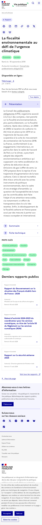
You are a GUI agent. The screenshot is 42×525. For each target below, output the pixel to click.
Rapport (8, 20)
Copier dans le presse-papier (22, 26)
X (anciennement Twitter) (10, 421)
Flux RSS (4, 450)
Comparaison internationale (13, 264)
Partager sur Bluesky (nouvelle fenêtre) (10, 32)
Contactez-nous (7, 436)
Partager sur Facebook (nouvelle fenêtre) (28, 26)
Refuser (19, 513)
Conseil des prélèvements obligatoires (15, 67)
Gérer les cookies (10, 519)
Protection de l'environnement (14, 255)
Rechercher (33, 3)
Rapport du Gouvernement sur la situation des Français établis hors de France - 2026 (20, 291)
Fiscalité (24, 245)
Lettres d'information (8, 440)
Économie (6, 57)
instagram (16, 421)
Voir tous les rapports (29, 374)
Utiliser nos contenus (8, 446)
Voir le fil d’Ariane (7, 13)
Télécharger (8, 81)
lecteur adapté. (18, 91)
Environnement (8, 250)
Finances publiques (10, 245)
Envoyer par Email (16, 26)
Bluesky (34, 421)
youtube (28, 421)
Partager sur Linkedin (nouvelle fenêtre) (4, 32)
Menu (39, 3)
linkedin (22, 421)
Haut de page (10, 378)
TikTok (4, 427)
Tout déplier (34, 97)
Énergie (27, 260)
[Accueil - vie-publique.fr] (20, 5)
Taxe (4, 260)
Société (17, 57)
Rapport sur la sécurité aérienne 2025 (19, 356)
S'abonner (7, 404)
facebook (4, 421)
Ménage (6, 269)
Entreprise (31, 264)
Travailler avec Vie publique (10, 453)
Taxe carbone (15, 260)
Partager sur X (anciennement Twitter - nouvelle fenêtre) (34, 26)
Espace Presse (6, 443)
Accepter (7, 513)
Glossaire (4, 457)
